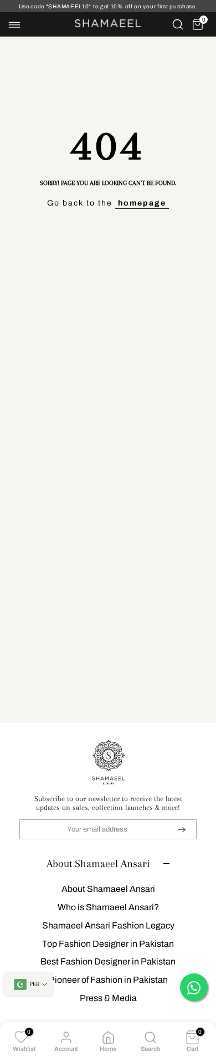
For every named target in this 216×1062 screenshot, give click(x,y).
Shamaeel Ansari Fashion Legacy (108, 925)
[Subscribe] (175, 829)
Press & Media (108, 998)
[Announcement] (108, 6)
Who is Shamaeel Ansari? (108, 907)
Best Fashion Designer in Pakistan (108, 961)
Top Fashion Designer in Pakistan (108, 943)
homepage (142, 203)
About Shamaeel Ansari (108, 889)
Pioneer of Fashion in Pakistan (108, 979)
